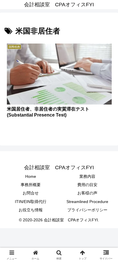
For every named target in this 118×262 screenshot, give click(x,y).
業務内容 (87, 176)
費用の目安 (87, 184)
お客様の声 (87, 193)
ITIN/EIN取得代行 (30, 201)
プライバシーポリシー (87, 210)
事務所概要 (31, 184)
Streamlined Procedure (87, 201)
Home (30, 176)
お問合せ (31, 193)
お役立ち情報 (31, 210)
